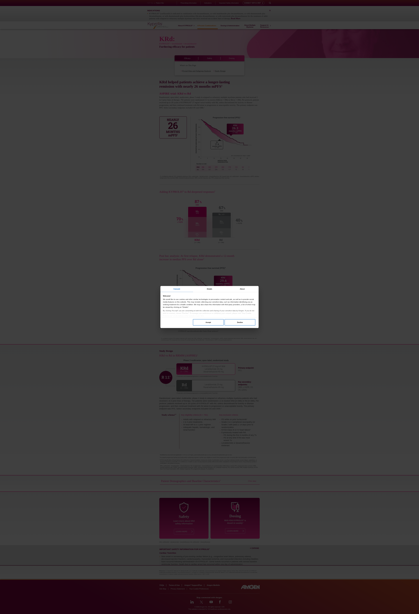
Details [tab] (209, 289)
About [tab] (242, 289)
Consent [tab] (176, 289)
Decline (240, 322)
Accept (208, 322)
